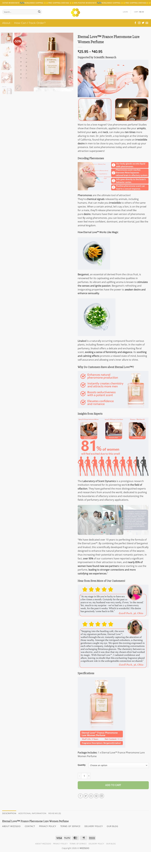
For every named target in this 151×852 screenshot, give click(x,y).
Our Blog (111, 843)
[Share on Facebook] (80, 795)
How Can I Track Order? (30, 22)
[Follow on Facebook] (135, 23)
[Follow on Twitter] (143, 23)
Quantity (82, 765)
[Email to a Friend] (91, 795)
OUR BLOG (112, 826)
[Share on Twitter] (85, 795)
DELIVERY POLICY (93, 826)
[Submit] (39, 11)
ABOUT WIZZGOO (11, 826)
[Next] (68, 62)
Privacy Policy (60, 843)
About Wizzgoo (43, 843)
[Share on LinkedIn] (101, 795)
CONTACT (30, 826)
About (6, 22)
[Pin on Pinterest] (96, 795)
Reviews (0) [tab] (54, 813)
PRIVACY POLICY (47, 826)
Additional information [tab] (32, 813)
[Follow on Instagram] (139, 23)
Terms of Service (78, 843)
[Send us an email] (147, 23)
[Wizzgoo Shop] (75, 12)
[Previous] (19, 62)
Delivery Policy (96, 843)
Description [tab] (9, 813)
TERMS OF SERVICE (70, 826)
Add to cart (113, 785)
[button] (125, 12)
